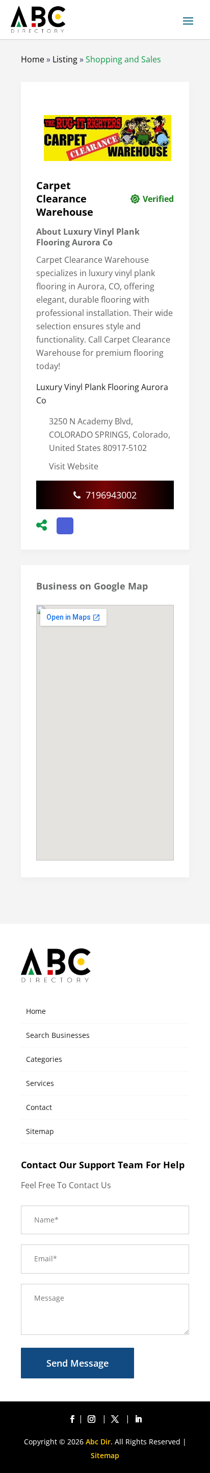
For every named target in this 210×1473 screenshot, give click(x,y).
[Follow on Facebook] (72, 1419)
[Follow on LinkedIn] (138, 1419)
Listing (64, 59)
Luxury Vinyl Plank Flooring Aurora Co (102, 393)
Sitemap (40, 1131)
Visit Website (73, 466)
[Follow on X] (116, 1419)
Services (40, 1083)
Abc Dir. (99, 1441)
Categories (44, 1059)
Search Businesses (58, 1035)
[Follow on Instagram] (93, 1419)
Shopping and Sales (123, 59)
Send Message (77, 1363)
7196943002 (111, 495)
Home (32, 59)
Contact (39, 1107)
